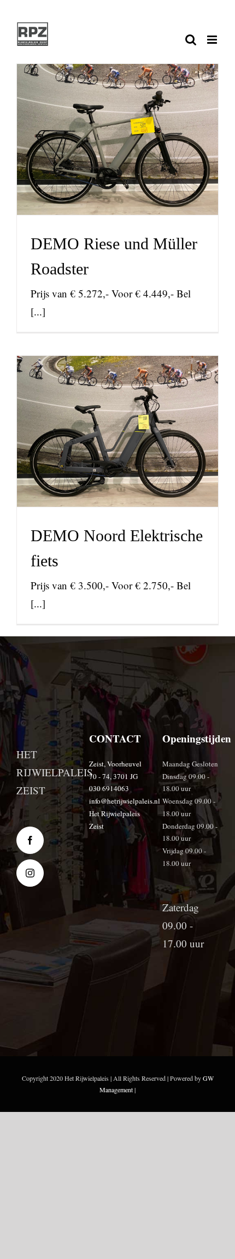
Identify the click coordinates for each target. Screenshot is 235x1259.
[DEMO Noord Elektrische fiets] (117, 431)
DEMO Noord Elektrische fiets (117, 398)
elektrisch (126, 175)
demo (104, 175)
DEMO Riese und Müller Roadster (117, 106)
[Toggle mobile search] (190, 39)
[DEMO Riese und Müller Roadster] (117, 139)
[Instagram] (30, 873)
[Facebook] (30, 840)
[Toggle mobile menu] (213, 39)
